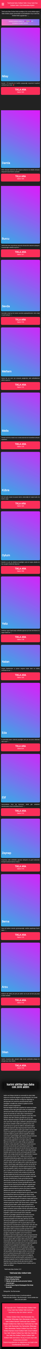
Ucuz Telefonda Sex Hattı (29, 1324)
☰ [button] (3, 4)
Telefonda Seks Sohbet (9, 1297)
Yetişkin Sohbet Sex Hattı (11, 1324)
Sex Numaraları (15, 1291)
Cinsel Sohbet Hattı (20, 1331)
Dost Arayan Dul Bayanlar (13, 1277)
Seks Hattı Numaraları (24, 1317)
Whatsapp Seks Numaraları (21, 1319)
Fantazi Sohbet (12, 1317)
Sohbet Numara (14, 1321)
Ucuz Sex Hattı (31, 1328)
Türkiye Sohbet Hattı (28, 1335)
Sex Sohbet (17, 1335)
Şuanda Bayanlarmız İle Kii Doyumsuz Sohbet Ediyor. (20, 22)
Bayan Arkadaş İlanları (12, 1279)
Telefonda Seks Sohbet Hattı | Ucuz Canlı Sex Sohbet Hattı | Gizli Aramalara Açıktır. (22, 4)
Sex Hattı (31, 1333)
